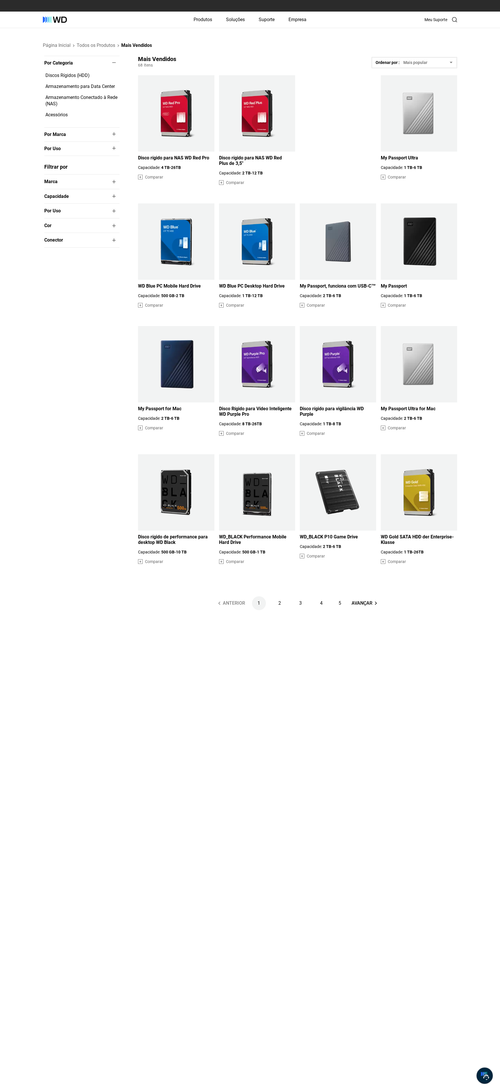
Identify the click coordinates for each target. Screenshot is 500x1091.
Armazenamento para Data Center (80, 86)
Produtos (203, 19)
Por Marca (55, 134)
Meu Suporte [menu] (435, 19)
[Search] (454, 19)
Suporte (267, 19)
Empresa (297, 19)
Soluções (235, 19)
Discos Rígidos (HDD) (67, 75)
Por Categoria (58, 63)
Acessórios (56, 114)
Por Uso (52, 148)
